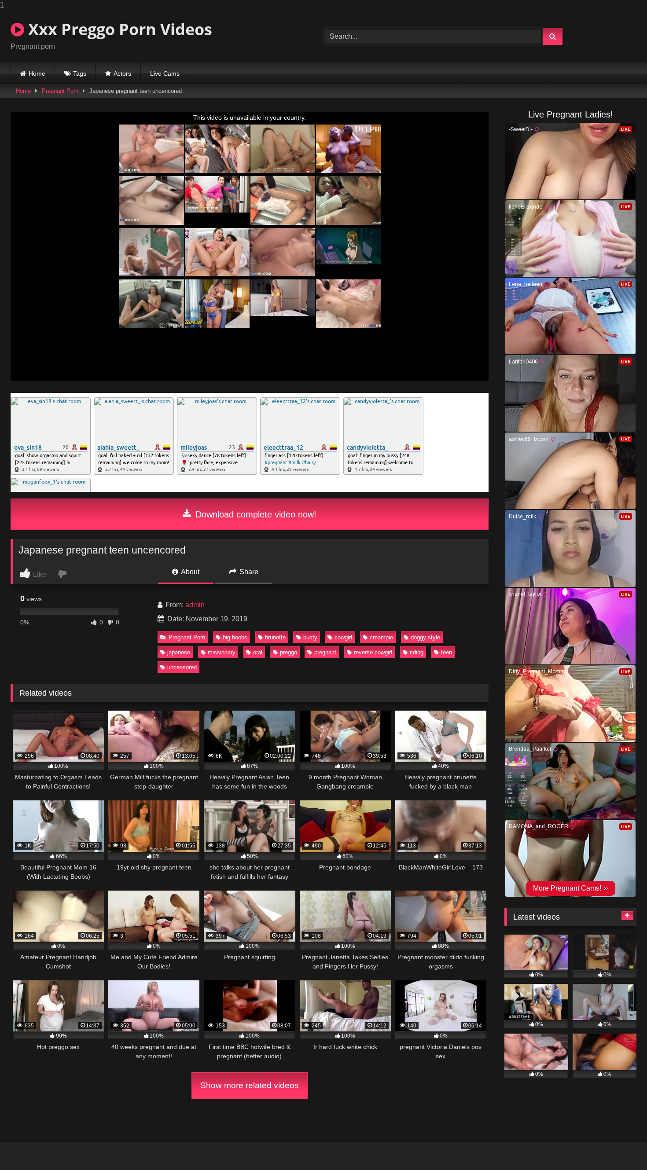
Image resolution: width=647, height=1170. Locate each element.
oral (257, 652)
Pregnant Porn (60, 91)
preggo (288, 652)
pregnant (325, 652)
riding (416, 652)
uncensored (182, 667)
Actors (122, 73)
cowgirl (343, 637)
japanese (178, 652)
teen (446, 652)
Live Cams (165, 73)
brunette (275, 637)
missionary (221, 652)
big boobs (235, 637)
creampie (381, 637)
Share (248, 572)
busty (310, 637)
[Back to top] (619, 1145)
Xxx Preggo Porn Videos (118, 29)
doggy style (425, 637)
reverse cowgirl (373, 652)
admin (195, 605)
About (189, 572)
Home (37, 73)
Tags (79, 73)
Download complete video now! (254, 514)
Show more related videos (249, 1085)
